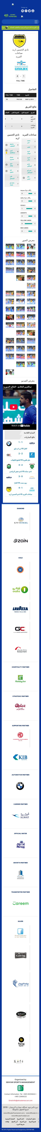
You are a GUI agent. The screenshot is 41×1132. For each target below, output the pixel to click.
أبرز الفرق (15, 1121)
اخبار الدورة (20, 1119)
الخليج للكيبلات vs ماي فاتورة (20, 460)
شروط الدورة (20, 1124)
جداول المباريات (31, 1119)
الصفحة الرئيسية (10, 1119)
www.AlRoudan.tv (31, 1113)
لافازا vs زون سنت (20, 483)
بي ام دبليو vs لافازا (20, 449)
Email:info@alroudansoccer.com (20, 1100)
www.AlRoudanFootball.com (20, 1116)
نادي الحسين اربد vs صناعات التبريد (20, 494)
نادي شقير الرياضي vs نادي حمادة (20, 471)
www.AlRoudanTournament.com (14, 1113)
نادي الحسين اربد (33, 119)
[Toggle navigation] (36, 21)
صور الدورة (23, 1121)
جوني (28, 147)
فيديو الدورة (32, 1121)
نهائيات (7, 1121)
